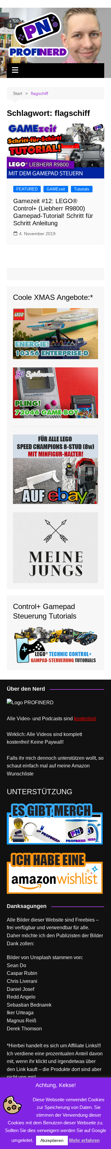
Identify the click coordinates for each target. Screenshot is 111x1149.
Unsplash (40, 957)
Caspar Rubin (22, 973)
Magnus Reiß (21, 1020)
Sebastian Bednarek (29, 1005)
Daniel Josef (20, 989)
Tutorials (81, 189)
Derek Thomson (24, 1028)
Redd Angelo (21, 997)
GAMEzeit (56, 189)
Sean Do (16, 965)
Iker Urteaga (20, 1012)
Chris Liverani (22, 981)
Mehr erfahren (84, 1140)
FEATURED (27, 189)
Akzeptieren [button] (52, 1140)
